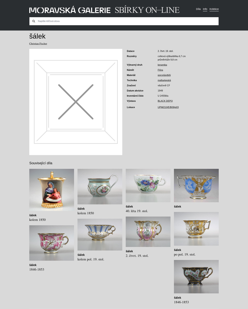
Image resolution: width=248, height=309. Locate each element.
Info (205, 9)
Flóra (160, 70)
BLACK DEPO (165, 101)
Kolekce (214, 9)
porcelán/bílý (164, 75)
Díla (198, 9)
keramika (162, 65)
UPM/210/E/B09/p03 (168, 107)
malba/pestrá (164, 80)
